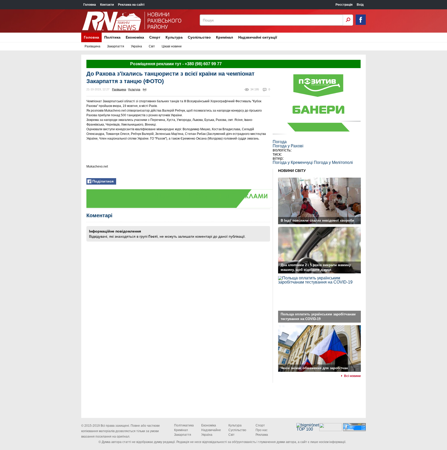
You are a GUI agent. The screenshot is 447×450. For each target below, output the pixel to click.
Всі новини (352, 376)
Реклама (262, 435)
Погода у (288, 146)
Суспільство (199, 37)
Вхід (360, 4)
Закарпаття (115, 46)
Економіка (135, 37)
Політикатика (184, 425)
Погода (280, 142)
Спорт (154, 37)
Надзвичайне (211, 430)
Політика (112, 37)
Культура (174, 37)
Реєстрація (344, 4)
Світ (152, 46)
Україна (136, 46)
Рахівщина (92, 46)
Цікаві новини (172, 46)
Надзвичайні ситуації (257, 37)
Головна (89, 4)
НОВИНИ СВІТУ (292, 171)
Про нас (261, 430)
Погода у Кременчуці (293, 162)
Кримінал (224, 37)
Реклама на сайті (131, 4)
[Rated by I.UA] (330, 429)
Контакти (107, 4)
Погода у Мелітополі (333, 162)
